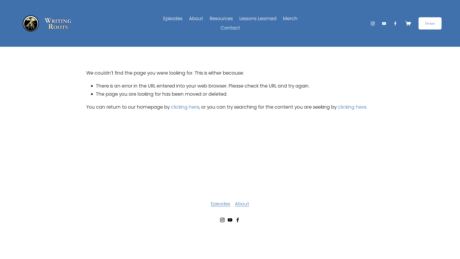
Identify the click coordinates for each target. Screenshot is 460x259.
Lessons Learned (257, 18)
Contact (230, 28)
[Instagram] (372, 23)
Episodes (173, 18)
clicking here (185, 107)
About (242, 204)
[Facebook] (395, 23)
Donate (430, 23)
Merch (290, 18)
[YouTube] (384, 23)
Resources (221, 18)
